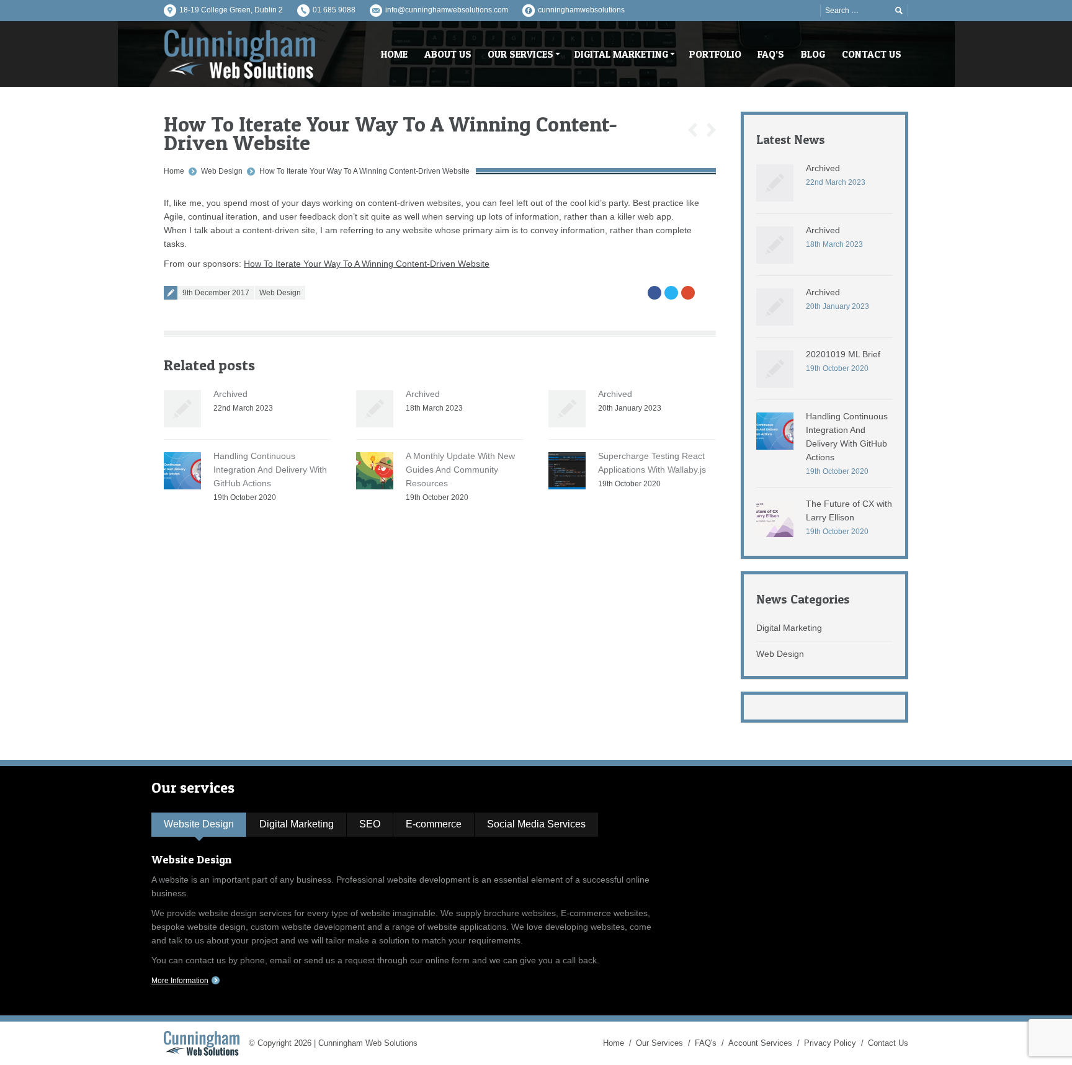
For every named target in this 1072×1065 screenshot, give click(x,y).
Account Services (760, 1043)
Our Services (659, 1043)
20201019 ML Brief (843, 354)
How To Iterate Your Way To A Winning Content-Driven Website (364, 171)
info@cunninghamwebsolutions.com (446, 10)
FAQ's (706, 1043)
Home (174, 171)
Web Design (222, 171)
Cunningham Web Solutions (368, 1043)
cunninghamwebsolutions (581, 10)
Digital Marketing (789, 628)
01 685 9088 (334, 10)
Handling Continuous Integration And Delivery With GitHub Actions (270, 469)
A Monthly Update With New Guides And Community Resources (460, 469)
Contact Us (888, 1043)
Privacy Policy (830, 1043)
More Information (179, 980)
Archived (230, 394)
